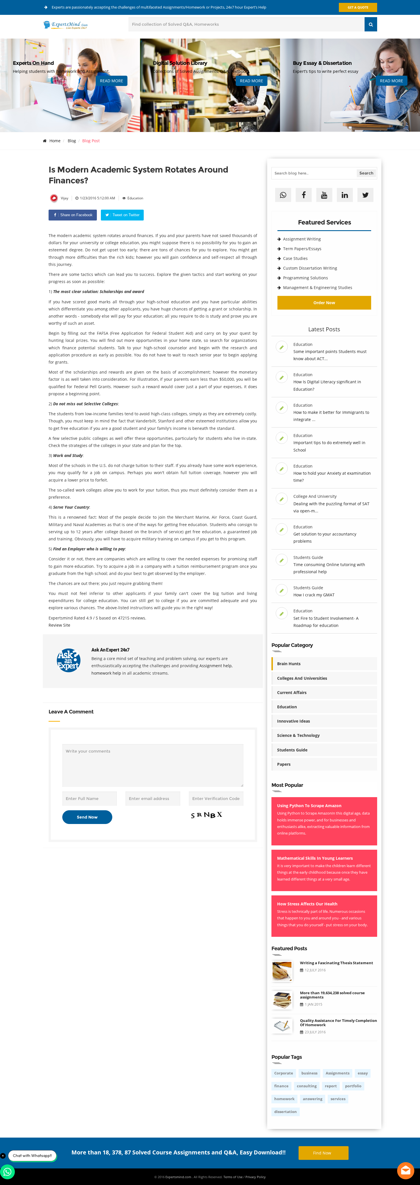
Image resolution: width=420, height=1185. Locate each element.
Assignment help (215, 665)
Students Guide (292, 750)
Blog (72, 140)
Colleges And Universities (302, 678)
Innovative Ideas (293, 721)
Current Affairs (292, 692)
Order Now (324, 302)
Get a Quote (358, 7)
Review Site (59, 625)
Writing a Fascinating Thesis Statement (336, 962)
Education (287, 706)
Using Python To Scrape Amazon (309, 805)
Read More (111, 80)
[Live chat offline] (405, 1170)
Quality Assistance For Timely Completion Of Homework (338, 1022)
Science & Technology (298, 735)
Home (55, 140)
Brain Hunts (289, 663)
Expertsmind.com (178, 1177)
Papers (284, 764)
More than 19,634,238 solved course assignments (332, 995)
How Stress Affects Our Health (307, 904)
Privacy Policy (255, 1177)
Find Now (322, 1153)
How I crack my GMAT (314, 594)
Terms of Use (233, 1177)
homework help (106, 673)
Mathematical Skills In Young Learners (315, 858)
